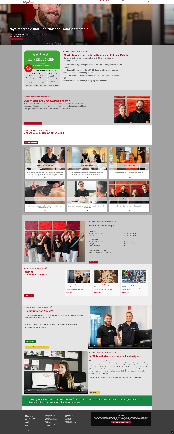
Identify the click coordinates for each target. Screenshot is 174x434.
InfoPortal (47, 425)
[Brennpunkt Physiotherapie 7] (106, 277)
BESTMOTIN (102, 1)
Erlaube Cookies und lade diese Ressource (121, 422)
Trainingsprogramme (114, 1)
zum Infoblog (28, 295)
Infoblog (26, 421)
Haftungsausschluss (70, 422)
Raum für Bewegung (50, 415)
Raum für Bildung (49, 418)
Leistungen (48, 422)
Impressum (68, 419)
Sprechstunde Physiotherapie (53, 424)
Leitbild (26, 425)
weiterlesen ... (69, 292)
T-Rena (67, 417)
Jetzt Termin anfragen (16, 39)
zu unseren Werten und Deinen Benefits (36, 346)
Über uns (93, 1)
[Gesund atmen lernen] (78, 277)
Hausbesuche (69, 415)
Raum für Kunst (49, 417)
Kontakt (26, 422)
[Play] (119, 327)
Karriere (47, 421)
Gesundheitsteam (29, 424)
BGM (123, 1)
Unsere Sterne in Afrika (51, 419)
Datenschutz (68, 421)
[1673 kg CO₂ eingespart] (134, 277)
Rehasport (68, 418)
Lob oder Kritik (94, 392)
